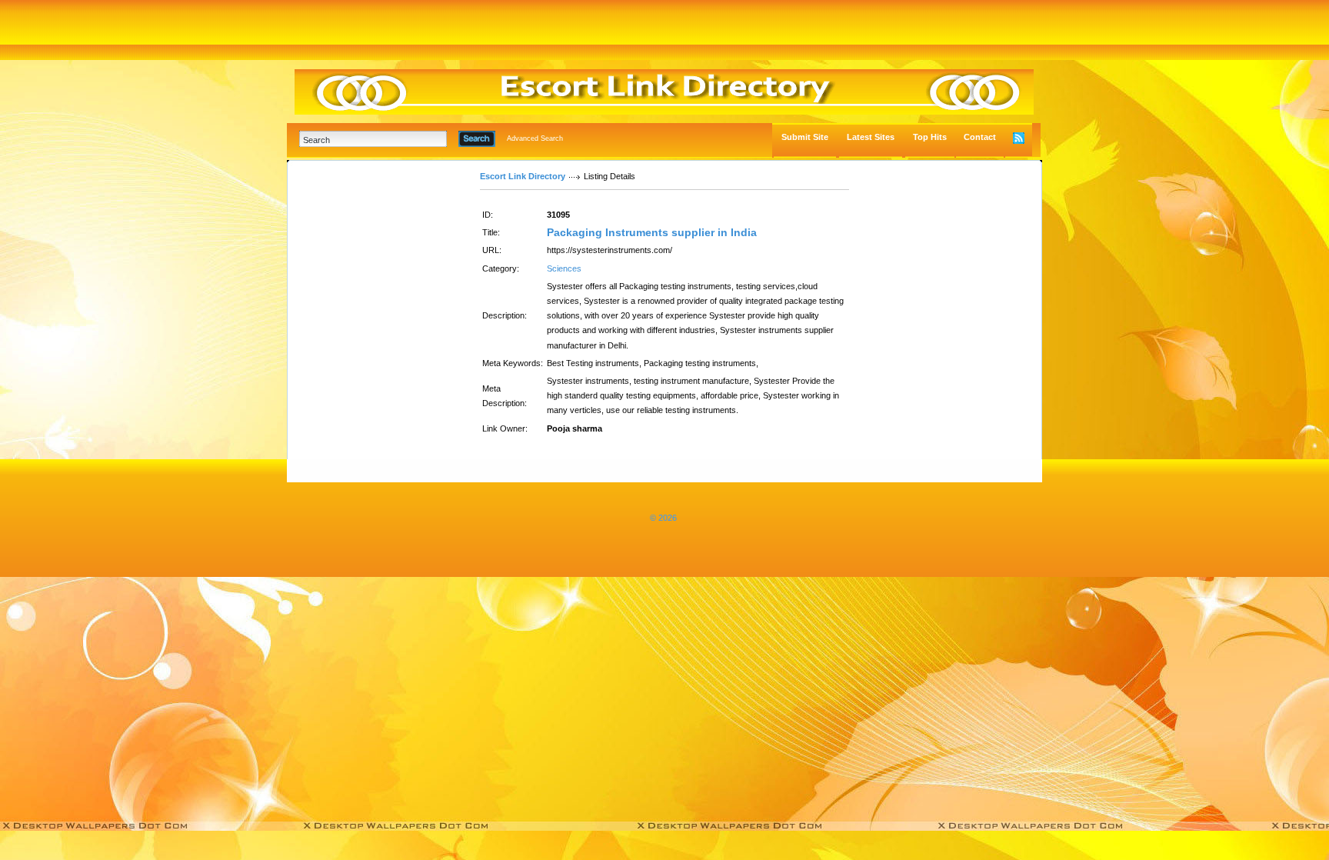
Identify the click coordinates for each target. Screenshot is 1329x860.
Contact (980, 137)
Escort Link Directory (522, 176)
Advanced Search (535, 138)
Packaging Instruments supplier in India (652, 232)
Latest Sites (870, 137)
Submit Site (804, 137)
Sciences (564, 268)
